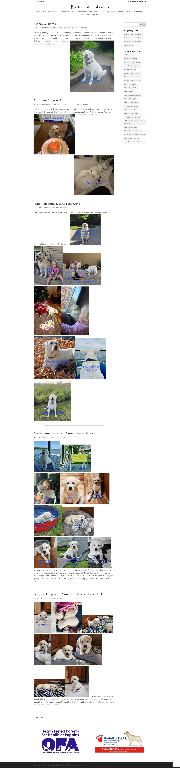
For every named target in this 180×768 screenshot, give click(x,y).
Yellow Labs (140, 142)
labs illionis (138, 73)
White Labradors (129, 131)
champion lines (128, 66)
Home (38, 12)
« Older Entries (39, 718)
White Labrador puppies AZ (132, 117)
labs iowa (127, 77)
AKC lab (126, 55)
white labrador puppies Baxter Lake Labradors (134, 122)
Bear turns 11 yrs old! (47, 100)
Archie (133, 55)
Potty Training (128, 38)
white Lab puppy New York (132, 102)
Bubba (138, 62)
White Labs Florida (140, 134)
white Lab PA (133, 84)
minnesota (134, 80)
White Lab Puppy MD (130, 99)
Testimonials (65, 12)
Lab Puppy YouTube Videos (112, 12)
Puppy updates (74, 28)
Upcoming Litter (61, 598)
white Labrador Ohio (130, 110)
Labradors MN (128, 73)
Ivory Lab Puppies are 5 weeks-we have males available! (69, 594)
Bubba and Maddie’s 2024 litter (84, 12)
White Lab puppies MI (130, 88)
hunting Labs (128, 69)
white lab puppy (128, 91)
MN (140, 80)
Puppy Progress (62, 28)
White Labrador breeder (131, 106)
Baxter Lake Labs (129, 62)
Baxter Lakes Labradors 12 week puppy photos (63, 433)
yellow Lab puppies (129, 142)
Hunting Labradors (49, 28)
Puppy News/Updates (90, 15)
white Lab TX (128, 138)
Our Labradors (49, 12)
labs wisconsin (136, 77)
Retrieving (83, 28)
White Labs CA (128, 134)
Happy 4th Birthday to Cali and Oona (57, 204)
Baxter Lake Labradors (131, 58)
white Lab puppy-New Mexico (132, 95)
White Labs (139, 131)
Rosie (126, 84)
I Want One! (137, 12)
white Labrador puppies (131, 113)
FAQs (128, 12)
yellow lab (136, 138)
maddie (126, 80)
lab (135, 69)
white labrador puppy (130, 127)
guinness (137, 66)
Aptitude (126, 34)
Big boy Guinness (45, 24)
